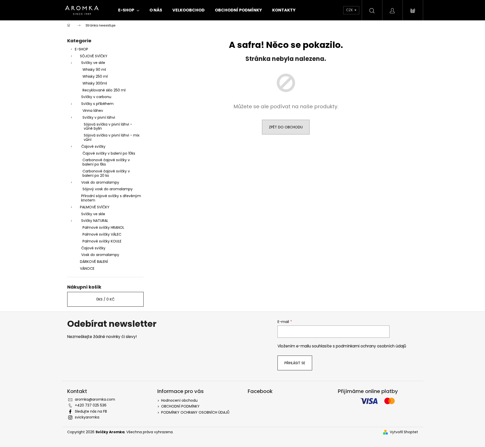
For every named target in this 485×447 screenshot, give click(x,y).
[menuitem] (128, 10)
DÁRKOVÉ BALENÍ (94, 261)
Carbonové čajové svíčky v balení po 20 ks (106, 173)
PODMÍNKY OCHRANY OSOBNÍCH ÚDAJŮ (195, 412)
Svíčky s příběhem (97, 103)
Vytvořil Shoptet (404, 432)
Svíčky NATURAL (94, 220)
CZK (350, 9)
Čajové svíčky (93, 146)
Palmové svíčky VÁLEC (101, 234)
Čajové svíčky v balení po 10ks (108, 153)
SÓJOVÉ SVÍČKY (93, 56)
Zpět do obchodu (286, 127)
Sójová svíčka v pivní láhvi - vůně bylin (108, 126)
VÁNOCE (87, 268)
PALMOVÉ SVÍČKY (94, 207)
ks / (105, 299)
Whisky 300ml (94, 83)
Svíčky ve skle (93, 62)
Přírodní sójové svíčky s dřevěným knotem (111, 198)
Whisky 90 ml (94, 69)
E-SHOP (81, 49)
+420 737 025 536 (90, 405)
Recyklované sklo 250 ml (104, 90)
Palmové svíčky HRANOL (103, 227)
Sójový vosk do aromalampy (107, 189)
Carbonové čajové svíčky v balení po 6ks (106, 162)
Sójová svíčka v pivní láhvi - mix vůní (112, 137)
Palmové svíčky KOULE (101, 241)
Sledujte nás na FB (91, 411)
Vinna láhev (92, 110)
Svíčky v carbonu (96, 96)
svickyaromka (87, 417)
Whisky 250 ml (95, 76)
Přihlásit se (294, 362)
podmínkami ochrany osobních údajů (371, 346)
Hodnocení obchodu (179, 400)
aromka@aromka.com (95, 399)
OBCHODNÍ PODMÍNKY (180, 406)
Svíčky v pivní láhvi (98, 117)
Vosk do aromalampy (100, 182)
